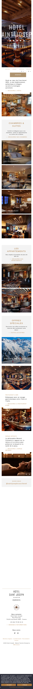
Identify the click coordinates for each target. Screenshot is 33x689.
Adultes (21, 69)
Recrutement (25, 638)
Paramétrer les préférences (16, 687)
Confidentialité (17, 638)
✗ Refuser (24, 684)
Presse (16, 640)
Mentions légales (7, 638)
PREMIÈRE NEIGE (15, 358)
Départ (15, 69)
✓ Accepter (9, 684)
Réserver (18, 74)
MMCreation (16, 644)
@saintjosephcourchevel (16, 483)
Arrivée (7, 69)
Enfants (28, 69)
